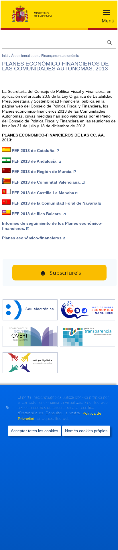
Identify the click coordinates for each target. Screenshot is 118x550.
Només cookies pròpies (86, 430)
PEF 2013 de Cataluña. (34, 150)
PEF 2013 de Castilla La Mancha (43, 193)
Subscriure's (65, 272)
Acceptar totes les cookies (34, 430)
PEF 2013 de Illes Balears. (37, 213)
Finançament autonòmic (60, 56)
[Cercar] (108, 42)
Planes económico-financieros (32, 238)
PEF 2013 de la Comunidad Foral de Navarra (54, 203)
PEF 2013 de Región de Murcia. (42, 171)
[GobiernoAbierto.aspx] (30, 337)
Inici (5, 56)
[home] (30, 310)
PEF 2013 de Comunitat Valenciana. (46, 182)
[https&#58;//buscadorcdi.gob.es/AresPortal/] (87, 310)
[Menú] (106, 13)
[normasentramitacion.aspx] (30, 363)
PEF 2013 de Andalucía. (35, 161)
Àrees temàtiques (25, 56)
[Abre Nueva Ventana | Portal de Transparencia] (87, 337)
